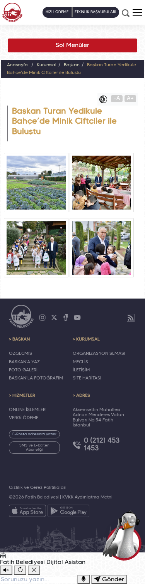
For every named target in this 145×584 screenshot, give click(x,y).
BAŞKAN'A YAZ (24, 362)
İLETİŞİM (81, 370)
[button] (137, 12)
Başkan (72, 65)
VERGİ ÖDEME (23, 418)
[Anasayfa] (12, 12)
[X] (54, 317)
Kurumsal (46, 65)
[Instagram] (42, 317)
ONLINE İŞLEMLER (27, 410)
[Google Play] (68, 512)
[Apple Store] (27, 512)
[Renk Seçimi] (105, 99)
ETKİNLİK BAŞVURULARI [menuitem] (95, 12)
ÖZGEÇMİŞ (20, 354)
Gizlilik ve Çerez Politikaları (38, 488)
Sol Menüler (72, 45)
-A (117, 98)
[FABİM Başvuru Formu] (124, 534)
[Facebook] (66, 317)
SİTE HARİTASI (87, 378)
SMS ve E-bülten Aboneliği (34, 447)
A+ (130, 98)
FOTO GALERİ (23, 370)
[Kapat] (34, 570)
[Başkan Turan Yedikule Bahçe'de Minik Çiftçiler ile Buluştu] (36, 183)
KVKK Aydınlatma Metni (87, 497)
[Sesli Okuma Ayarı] (6, 570)
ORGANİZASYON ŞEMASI (99, 354)
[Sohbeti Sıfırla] (20, 570)
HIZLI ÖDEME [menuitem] (57, 12)
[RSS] (131, 318)
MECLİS (80, 362)
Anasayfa (17, 65)
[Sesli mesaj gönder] (83, 579)
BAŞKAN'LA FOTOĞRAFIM (36, 378)
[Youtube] (77, 317)
